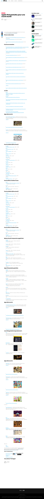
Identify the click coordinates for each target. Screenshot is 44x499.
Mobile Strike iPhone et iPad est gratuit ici (11, 374)
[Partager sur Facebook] (2, 32)
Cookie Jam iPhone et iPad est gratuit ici (11, 403)
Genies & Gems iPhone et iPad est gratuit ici (12, 389)
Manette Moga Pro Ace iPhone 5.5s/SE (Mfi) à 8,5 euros (13, 83)
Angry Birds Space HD (9, 407)
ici (20, 284)
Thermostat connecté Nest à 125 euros (11, 55)
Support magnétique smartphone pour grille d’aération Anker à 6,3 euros (16, 69)
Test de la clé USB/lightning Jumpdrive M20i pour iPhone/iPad (14, 106)
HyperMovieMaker (8, 298)
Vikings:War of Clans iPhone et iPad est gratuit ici (12, 329)
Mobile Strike (7, 363)
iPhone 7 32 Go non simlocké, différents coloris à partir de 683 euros (15, 37)
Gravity (7, 185)
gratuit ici (7, 119)
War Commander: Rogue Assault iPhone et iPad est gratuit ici (14, 127)
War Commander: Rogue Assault (10, 116)
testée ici (7, 85)
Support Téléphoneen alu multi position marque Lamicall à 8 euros (15, 57)
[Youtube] (24, 490)
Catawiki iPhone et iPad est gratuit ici (11, 142)
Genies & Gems (8, 376)
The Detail (7, 352)
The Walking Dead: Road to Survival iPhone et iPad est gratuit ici (15, 315)
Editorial (7, 250)
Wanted (7, 170)
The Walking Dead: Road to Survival (11, 304)
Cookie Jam (7, 392)
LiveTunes (7, 295)
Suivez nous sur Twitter (9, 453)
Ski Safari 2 (7, 262)
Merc (6, 332)
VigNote (7, 287)
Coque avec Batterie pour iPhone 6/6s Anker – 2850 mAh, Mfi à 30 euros (16, 60)
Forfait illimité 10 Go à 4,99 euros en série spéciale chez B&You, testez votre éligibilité (15, 93)
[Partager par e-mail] (2, 37)
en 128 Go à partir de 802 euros (10, 39)
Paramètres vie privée (22, 494)
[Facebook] (20, 490)
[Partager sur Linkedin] (2, 35)
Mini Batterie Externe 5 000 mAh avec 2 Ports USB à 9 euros (14, 63)
